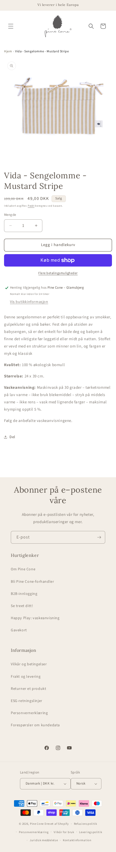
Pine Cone (37, 824)
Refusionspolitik (85, 824)
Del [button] (12, 437)
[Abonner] (99, 537)
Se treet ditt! (22, 606)
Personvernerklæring (29, 713)
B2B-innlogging (24, 594)
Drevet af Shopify (57, 824)
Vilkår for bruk (64, 832)
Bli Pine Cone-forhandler (32, 581)
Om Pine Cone (23, 569)
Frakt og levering (25, 676)
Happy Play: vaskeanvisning (35, 618)
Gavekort (19, 630)
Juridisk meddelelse (44, 840)
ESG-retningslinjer (26, 701)
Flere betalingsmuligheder (58, 273)
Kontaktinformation (77, 840)
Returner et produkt (28, 688)
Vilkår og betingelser (29, 664)
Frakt (31, 206)
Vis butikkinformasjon (29, 302)
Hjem (8, 51)
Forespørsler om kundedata (35, 725)
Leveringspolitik (90, 832)
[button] (11, 26)
